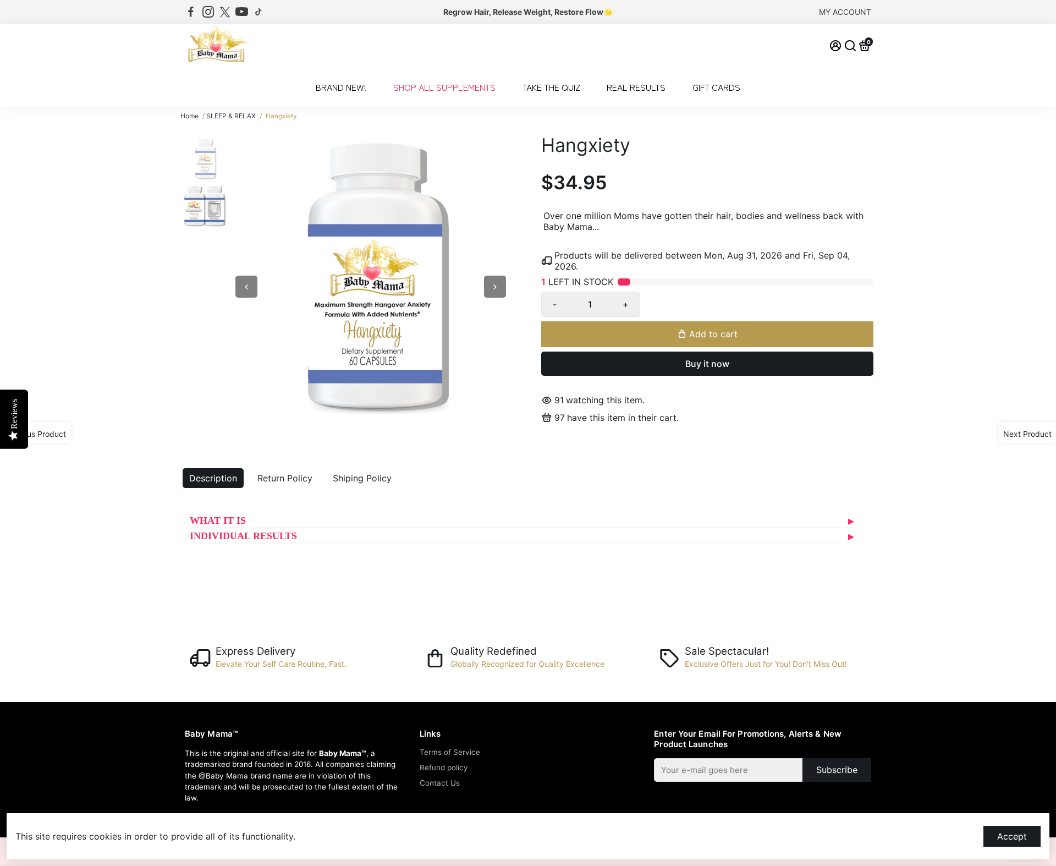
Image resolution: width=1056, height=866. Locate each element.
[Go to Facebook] (191, 12)
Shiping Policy (362, 478)
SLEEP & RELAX (231, 116)
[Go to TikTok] (258, 12)
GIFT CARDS (716, 87)
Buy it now (707, 363)
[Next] (495, 287)
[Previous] (246, 287)
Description (213, 478)
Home (189, 116)
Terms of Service (450, 752)
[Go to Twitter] (224, 12)
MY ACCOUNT (845, 12)
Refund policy (444, 767)
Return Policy (284, 478)
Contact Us (440, 783)
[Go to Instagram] (208, 12)
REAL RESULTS (636, 87)
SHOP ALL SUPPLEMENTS (444, 87)
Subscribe (836, 769)
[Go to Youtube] (242, 12)
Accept (1012, 836)
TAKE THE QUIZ (551, 87)
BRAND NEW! (341, 87)
